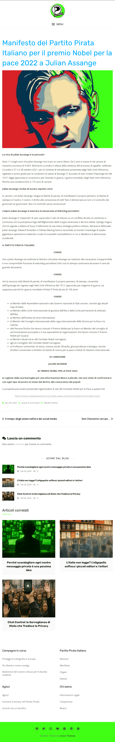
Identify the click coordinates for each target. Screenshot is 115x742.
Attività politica (51, 402)
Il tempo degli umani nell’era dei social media (31, 418)
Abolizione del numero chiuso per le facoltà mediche (24, 673)
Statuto (63, 678)
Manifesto (65, 665)
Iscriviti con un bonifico (14, 708)
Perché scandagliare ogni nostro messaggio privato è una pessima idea (54, 467)
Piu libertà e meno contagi (15, 665)
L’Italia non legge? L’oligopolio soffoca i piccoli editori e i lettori (49, 480)
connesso (19, 444)
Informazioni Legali (70, 695)
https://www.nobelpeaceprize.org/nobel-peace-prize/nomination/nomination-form (57, 395)
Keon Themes (67, 735)
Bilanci (63, 708)
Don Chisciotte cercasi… (96, 418)
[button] (57, 24)
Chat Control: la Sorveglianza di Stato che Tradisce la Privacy (48, 494)
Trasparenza (66, 701)
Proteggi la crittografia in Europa (18, 658)
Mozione (64, 658)
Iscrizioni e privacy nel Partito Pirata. (21, 701)
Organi (63, 672)
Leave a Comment (31, 403)
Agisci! (5, 695)
